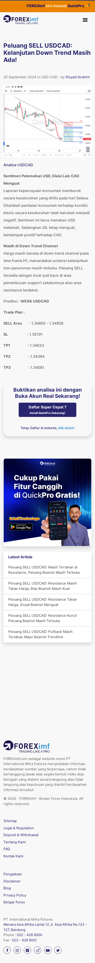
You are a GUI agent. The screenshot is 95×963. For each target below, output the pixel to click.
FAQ (6, 849)
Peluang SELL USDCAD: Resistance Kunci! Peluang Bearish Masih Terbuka (42, 618)
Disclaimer (12, 881)
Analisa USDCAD (18, 165)
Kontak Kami (13, 856)
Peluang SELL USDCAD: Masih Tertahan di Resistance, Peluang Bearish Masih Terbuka (44, 570)
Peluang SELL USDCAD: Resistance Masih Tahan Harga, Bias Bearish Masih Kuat (42, 586)
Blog (7, 888)
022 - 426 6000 (29, 935)
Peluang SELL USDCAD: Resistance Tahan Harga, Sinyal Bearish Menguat (42, 602)
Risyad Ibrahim (78, 77)
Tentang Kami (14, 842)
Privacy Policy (14, 895)
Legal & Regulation (18, 828)
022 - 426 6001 (24, 940)
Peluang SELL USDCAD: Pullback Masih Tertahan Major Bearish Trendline (40, 634)
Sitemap (10, 821)
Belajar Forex (14, 902)
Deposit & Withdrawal (21, 835)
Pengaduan (12, 874)
